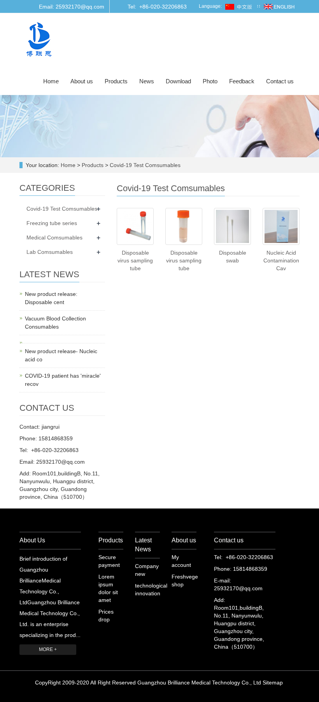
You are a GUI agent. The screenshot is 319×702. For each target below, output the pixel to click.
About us (81, 81)
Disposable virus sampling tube (135, 260)
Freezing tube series (51, 223)
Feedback (241, 81)
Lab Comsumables (49, 252)
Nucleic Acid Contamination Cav (281, 260)
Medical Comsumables (54, 237)
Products (116, 81)
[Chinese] (239, 6)
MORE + (48, 649)
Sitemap (273, 682)
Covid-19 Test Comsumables (144, 165)
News (146, 81)
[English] (279, 6)
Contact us (280, 81)
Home (51, 81)
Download (178, 81)
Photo (210, 81)
